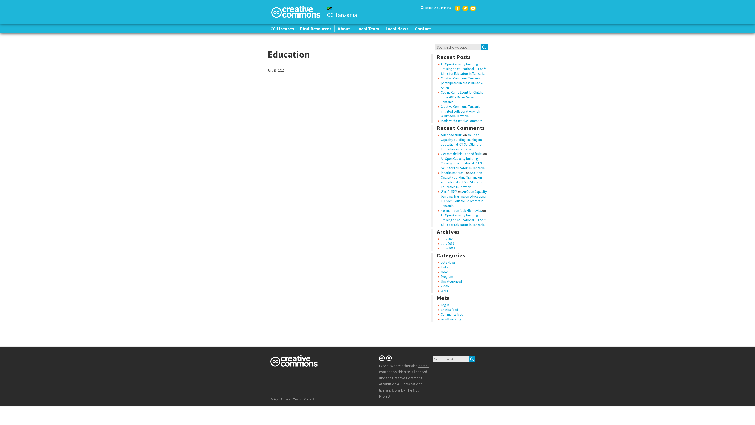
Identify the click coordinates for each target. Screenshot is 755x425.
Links (444, 267)
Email (473, 8)
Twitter (465, 8)
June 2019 (448, 248)
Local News (397, 29)
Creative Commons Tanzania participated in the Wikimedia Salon (462, 83)
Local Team (367, 29)
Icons (396, 390)
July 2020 (447, 239)
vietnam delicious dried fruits (462, 154)
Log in (445, 305)
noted (423, 365)
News (445, 272)
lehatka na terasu (453, 173)
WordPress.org (451, 319)
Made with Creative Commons (461, 121)
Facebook (457, 8)
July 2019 (447, 243)
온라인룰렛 (449, 191)
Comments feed (452, 314)
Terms (297, 399)
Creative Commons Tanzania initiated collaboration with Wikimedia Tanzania (460, 111)
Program (447, 276)
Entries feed (449, 310)
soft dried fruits (452, 135)
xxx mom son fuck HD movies (461, 210)
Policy (274, 399)
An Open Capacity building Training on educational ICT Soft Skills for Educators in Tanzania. (463, 69)
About (344, 29)
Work (444, 291)
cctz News (448, 262)
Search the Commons (438, 8)
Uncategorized (451, 281)
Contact (423, 29)
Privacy (285, 399)
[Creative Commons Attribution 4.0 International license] (386, 358)
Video (445, 286)
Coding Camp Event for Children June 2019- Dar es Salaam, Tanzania (463, 97)
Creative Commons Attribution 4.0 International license (401, 384)
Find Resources (315, 29)
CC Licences (282, 29)
